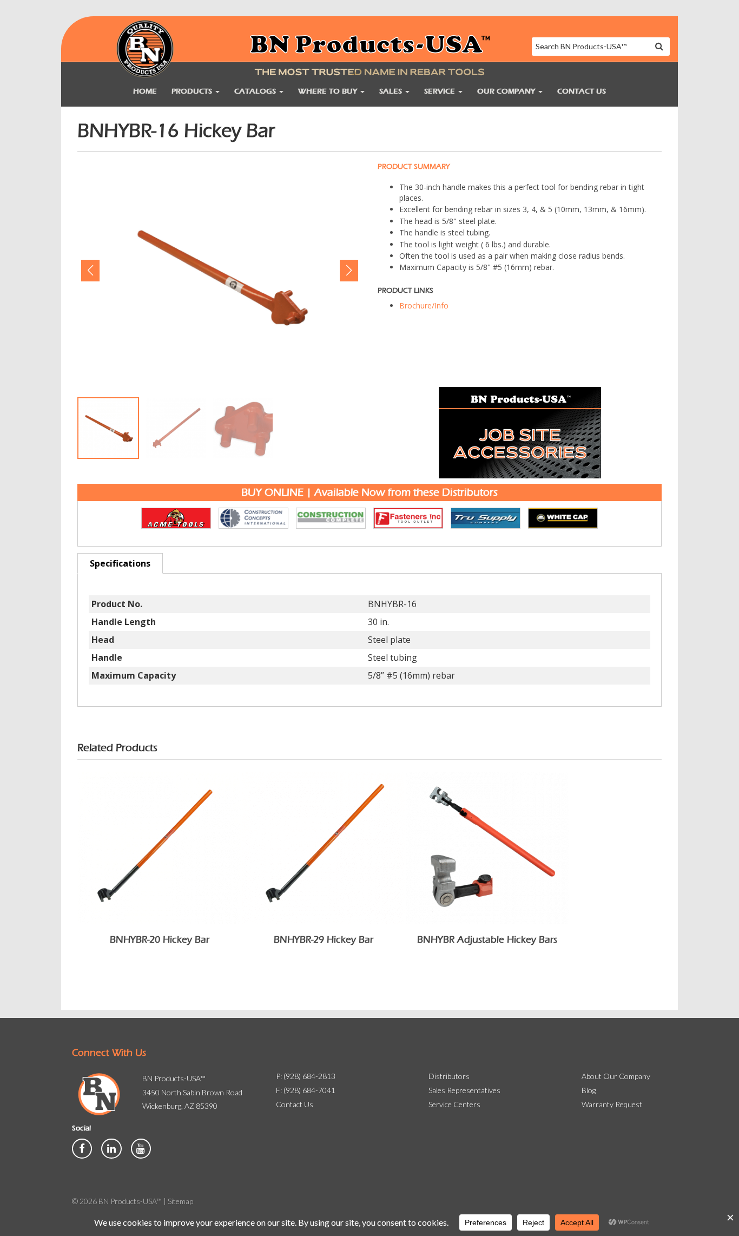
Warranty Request (612, 1104)
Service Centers (454, 1104)
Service (440, 91)
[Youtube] (141, 1147)
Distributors (449, 1076)
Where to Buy (328, 91)
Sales (391, 91)
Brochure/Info (423, 305)
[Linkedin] (112, 1147)
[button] (90, 270)
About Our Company (616, 1076)
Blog (589, 1090)
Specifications (120, 563)
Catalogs (256, 91)
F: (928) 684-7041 (305, 1090)
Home (145, 91)
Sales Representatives (464, 1090)
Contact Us (581, 91)
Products (192, 91)
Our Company (507, 91)
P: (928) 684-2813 (305, 1076)
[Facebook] (83, 1147)
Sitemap (180, 1201)
